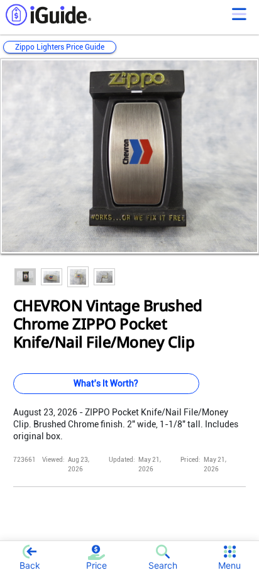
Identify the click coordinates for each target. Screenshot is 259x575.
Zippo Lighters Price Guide (59, 47)
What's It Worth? (106, 383)
